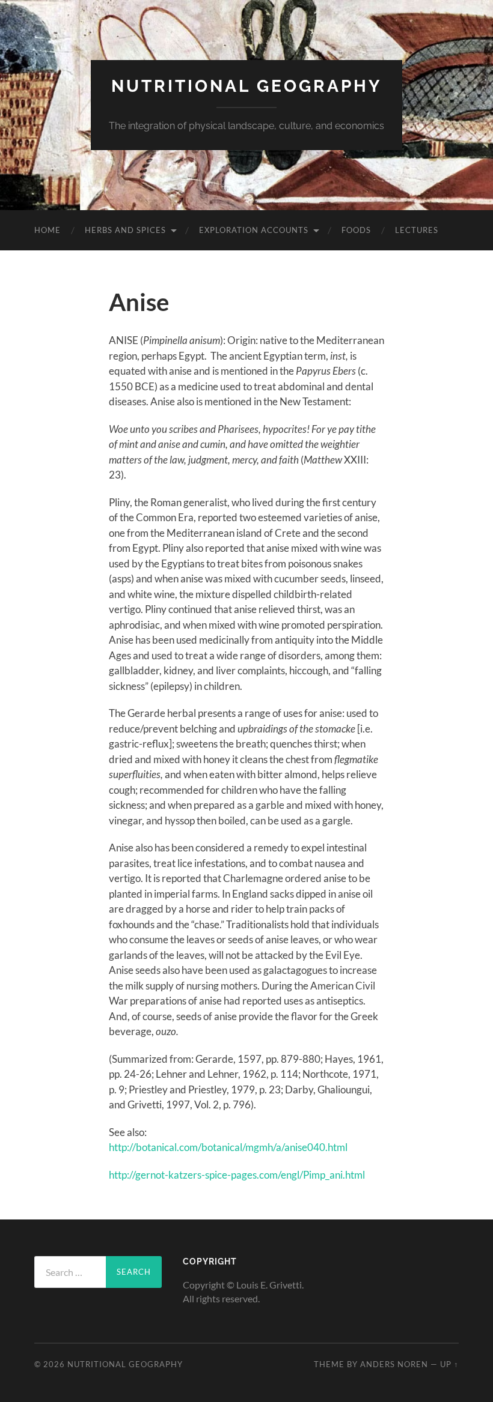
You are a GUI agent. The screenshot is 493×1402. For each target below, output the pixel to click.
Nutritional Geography (246, 86)
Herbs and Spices (125, 230)
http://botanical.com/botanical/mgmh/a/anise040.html (228, 1147)
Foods (356, 230)
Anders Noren (394, 1364)
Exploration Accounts (253, 230)
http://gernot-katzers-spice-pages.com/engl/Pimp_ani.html (237, 1174)
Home (47, 230)
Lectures (416, 230)
